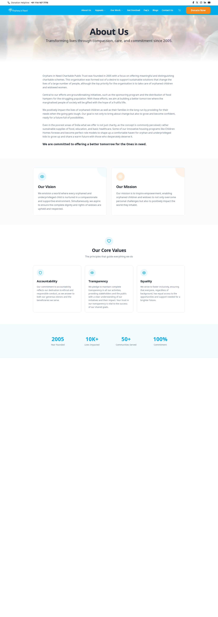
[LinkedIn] (205, 2)
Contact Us (167, 10)
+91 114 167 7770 (39, 2)
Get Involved (133, 10)
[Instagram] (201, 2)
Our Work (115, 10)
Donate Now (198, 10)
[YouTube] (209, 2)
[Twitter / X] (197, 2)
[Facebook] (193, 2)
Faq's (146, 10)
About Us (86, 10)
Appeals (99, 10)
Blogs (155, 10)
